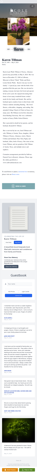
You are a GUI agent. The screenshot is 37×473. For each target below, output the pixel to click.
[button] (18, 430)
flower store (15, 174)
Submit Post (18, 295)
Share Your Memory (11, 266)
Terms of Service (23, 465)
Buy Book (18, 242)
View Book (8, 242)
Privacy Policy (13, 465)
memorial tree (22, 171)
